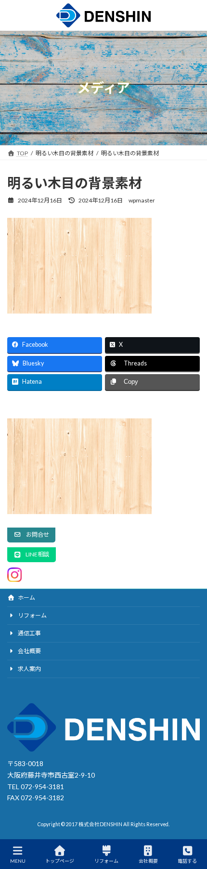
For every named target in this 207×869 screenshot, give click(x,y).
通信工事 (29, 633)
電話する (187, 861)
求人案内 (29, 668)
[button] (31, 535)
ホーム (26, 597)
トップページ (59, 861)
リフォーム (32, 615)
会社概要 (29, 651)
